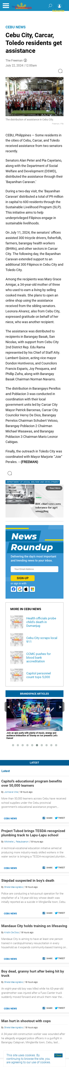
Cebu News (16, 27)
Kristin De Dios (11, 932)
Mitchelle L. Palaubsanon (16, 841)
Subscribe (58, 10)
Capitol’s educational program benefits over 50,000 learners (31, 783)
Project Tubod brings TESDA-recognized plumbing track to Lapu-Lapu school (33, 833)
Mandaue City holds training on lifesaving (34, 926)
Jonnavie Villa (11, 792)
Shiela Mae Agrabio (13, 887)
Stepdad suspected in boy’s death (27, 880)
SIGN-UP (23, 578)
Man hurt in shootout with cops (26, 1021)
